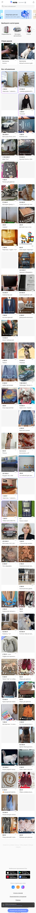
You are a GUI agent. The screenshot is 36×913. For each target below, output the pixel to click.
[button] (15, 60)
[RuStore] (24, 877)
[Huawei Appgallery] (12, 877)
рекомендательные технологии (13, 905)
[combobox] (18, 6)
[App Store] (12, 872)
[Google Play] (24, 872)
